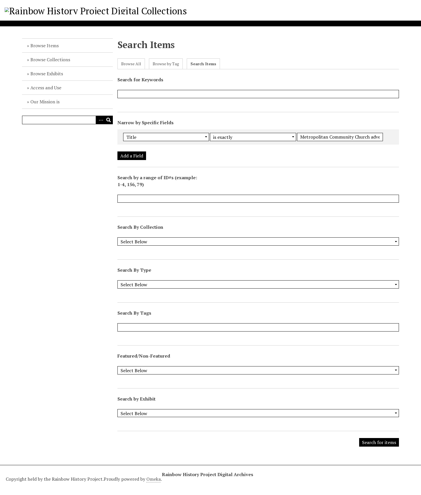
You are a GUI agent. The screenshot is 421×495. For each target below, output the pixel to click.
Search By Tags (134, 313)
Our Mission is (45, 101)
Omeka (153, 479)
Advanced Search (100, 120)
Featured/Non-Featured (143, 356)
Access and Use (45, 87)
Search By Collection (140, 227)
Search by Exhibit (136, 399)
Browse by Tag (166, 63)
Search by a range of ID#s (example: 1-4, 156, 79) (157, 181)
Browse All (131, 63)
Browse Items (44, 45)
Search (108, 120)
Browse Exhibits (46, 73)
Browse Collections (50, 59)
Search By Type (134, 270)
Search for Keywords (140, 79)
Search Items (203, 63)
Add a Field (131, 156)
